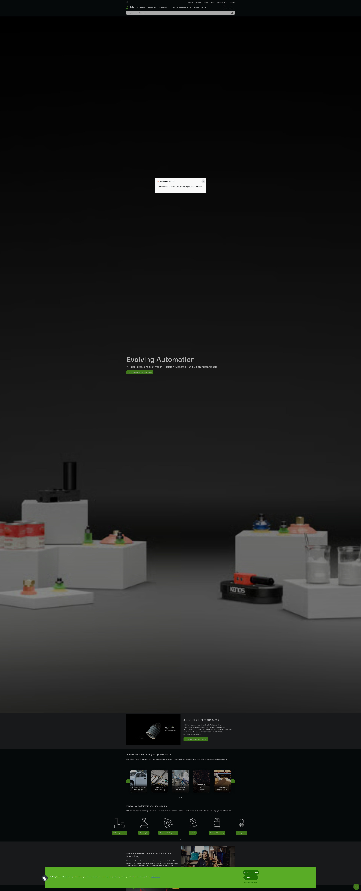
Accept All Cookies (251, 872)
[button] (45, 878)
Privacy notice (155, 877)
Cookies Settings (251, 882)
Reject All (250, 877)
